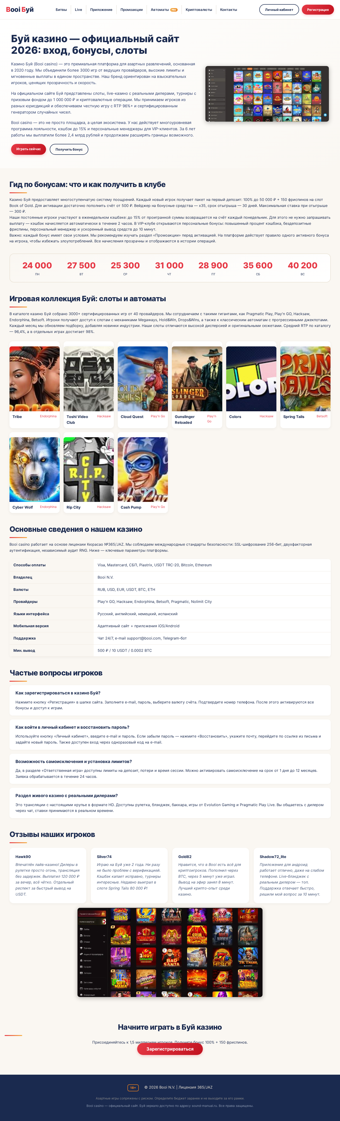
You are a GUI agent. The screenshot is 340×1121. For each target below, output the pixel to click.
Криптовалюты (199, 9)
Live (78, 9)
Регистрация (318, 10)
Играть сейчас (28, 149)
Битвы (61, 9)
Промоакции (132, 9)
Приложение (101, 9)
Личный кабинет (279, 10)
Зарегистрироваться (170, 1049)
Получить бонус (69, 149)
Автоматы (163, 9)
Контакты (228, 9)
